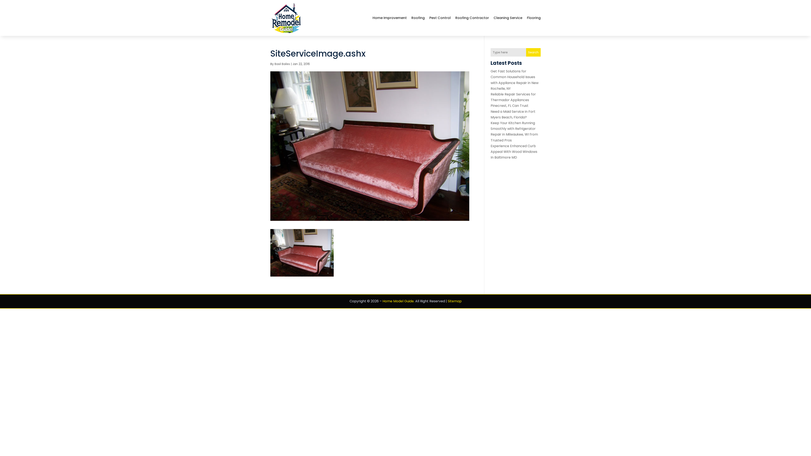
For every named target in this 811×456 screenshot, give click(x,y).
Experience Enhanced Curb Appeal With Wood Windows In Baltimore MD (514, 152)
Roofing (418, 17)
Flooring (534, 17)
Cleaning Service (508, 17)
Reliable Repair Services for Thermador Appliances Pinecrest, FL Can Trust (513, 100)
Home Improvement (390, 17)
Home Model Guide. (398, 301)
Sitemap (455, 301)
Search (533, 52)
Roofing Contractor (472, 17)
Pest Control (440, 17)
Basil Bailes (282, 64)
